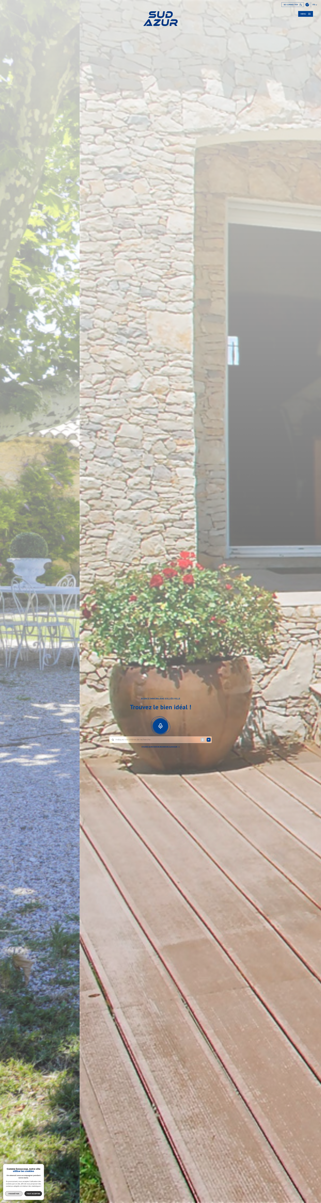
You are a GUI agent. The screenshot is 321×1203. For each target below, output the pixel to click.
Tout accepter (33, 1193)
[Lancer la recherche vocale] (160, 726)
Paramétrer (14, 1193)
